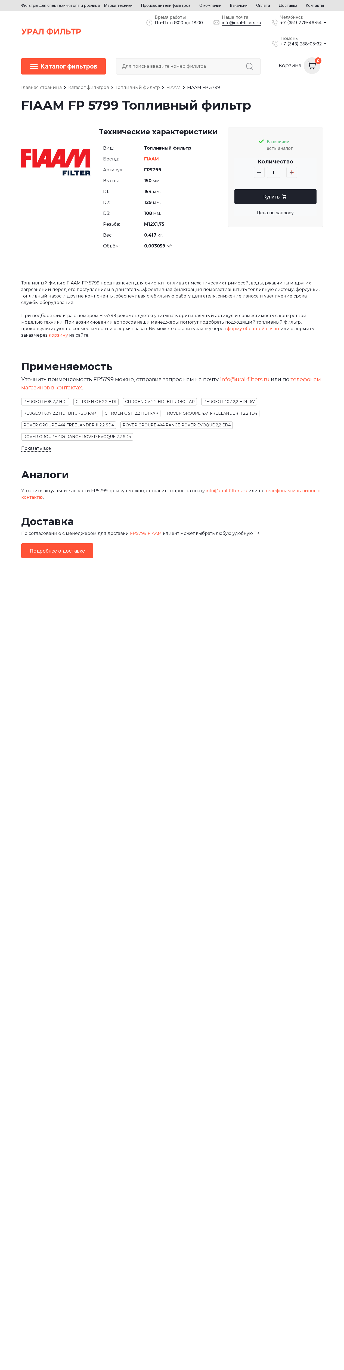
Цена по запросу (275, 212)
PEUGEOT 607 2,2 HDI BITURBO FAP (59, 413)
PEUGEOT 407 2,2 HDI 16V (229, 401)
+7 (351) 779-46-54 (301, 22)
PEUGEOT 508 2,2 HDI (45, 401)
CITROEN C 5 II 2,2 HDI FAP (131, 413)
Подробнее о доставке (57, 551)
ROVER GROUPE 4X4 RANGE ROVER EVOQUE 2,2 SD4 (77, 436)
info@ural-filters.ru (241, 22)
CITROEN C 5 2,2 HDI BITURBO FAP (160, 401)
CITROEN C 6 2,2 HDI (96, 401)
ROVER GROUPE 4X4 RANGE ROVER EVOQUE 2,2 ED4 (177, 425)
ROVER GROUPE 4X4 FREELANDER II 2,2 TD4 (212, 413)
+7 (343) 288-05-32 (301, 44)
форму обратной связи (253, 328)
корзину (58, 335)
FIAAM (151, 159)
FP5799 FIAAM (146, 533)
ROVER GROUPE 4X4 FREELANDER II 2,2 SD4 (68, 425)
